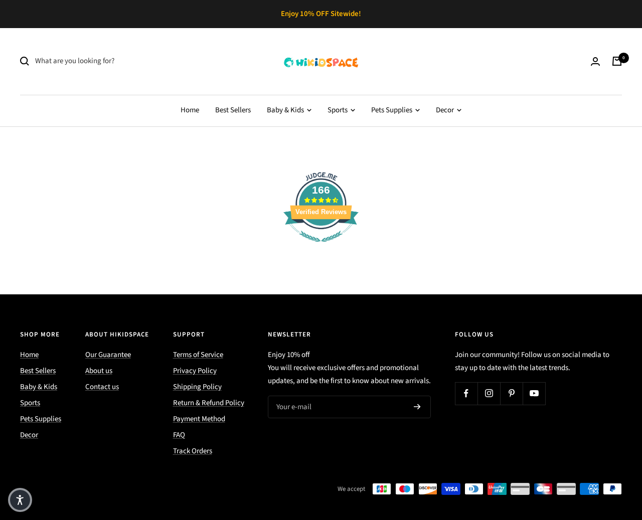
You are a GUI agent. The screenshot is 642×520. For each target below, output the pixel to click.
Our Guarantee (108, 355)
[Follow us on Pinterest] (511, 393)
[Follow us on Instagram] (488, 393)
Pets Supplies (392, 110)
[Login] (595, 61)
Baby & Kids (286, 110)
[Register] (417, 407)
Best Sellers (233, 110)
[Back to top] (600, 452)
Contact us (102, 387)
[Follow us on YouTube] (534, 393)
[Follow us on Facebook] (466, 393)
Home (190, 110)
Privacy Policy (195, 371)
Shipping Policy (197, 387)
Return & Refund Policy (208, 403)
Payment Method (199, 419)
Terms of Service (198, 355)
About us (98, 371)
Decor (445, 110)
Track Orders (192, 451)
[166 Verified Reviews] (321, 247)
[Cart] (617, 61)
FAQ (179, 435)
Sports (338, 110)
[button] (20, 500)
